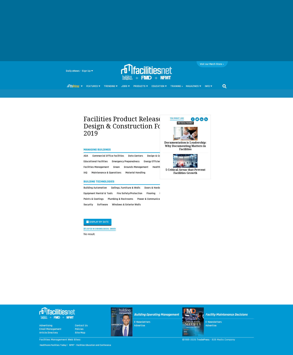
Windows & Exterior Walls (126, 204)
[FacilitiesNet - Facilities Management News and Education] (146, 69)
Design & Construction (159, 155)
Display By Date (99, 222)
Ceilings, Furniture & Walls (125, 187)
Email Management (50, 329)
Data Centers (135, 155)
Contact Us (81, 325)
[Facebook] (193, 119)
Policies (79, 329)
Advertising (45, 325)
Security (88, 204)
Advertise (139, 325)
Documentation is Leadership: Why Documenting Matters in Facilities (185, 146)
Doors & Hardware (154, 187)
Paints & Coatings (94, 199)
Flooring (150, 193)
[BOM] (127, 79)
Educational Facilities (96, 161)
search (224, 86)
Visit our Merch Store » (212, 64)
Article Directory (48, 332)
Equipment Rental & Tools (98, 193)
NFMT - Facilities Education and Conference (90, 345)
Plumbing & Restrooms (120, 199)
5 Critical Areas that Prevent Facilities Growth (185, 171)
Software (102, 204)
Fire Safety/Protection (129, 193)
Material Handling (135, 172)
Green (116, 167)
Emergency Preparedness (126, 161)
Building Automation (95, 187)
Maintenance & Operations (106, 172)
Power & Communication (150, 199)
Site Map (80, 332)
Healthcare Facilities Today (53, 345)
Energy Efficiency (153, 161)
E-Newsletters (142, 322)
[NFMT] (166, 78)
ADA (86, 155)
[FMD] (146, 79)
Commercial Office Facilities (108, 155)
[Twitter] (197, 119)
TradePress (203, 339)
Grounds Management (136, 167)
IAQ (85, 172)
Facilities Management (96, 167)
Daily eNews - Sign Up (78, 71)
